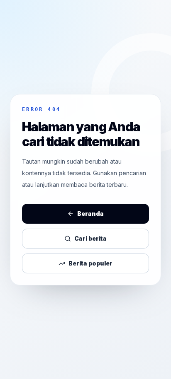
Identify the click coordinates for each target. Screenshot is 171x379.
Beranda (90, 213)
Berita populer (90, 263)
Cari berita (90, 238)
